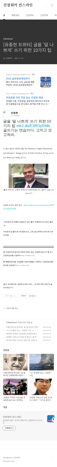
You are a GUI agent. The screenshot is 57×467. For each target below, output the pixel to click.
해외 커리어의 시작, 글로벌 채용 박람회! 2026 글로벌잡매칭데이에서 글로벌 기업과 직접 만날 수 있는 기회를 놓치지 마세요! (20, 83)
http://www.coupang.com (17, 93)
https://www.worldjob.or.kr (18, 74)
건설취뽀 (44, 15)
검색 (46, 5)
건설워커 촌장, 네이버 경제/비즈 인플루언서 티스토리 (22, 421)
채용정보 (15, 15)
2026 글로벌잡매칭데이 (18, 78)
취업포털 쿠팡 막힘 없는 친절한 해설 (24, 97)
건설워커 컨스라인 (18, 5)
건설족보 (30, 15)
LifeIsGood (11, 322)
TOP (52, 458)
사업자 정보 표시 (12, 308)
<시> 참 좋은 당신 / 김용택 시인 (18, 330)
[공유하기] (11, 296)
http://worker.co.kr (27, 255)
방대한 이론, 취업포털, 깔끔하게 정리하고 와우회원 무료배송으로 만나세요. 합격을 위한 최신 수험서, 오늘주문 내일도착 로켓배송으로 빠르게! (27, 102)
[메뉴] (52, 5)
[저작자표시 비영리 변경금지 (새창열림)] (32, 296)
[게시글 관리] (14, 296)
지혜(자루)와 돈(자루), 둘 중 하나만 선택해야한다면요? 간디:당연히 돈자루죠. (22, 328)
